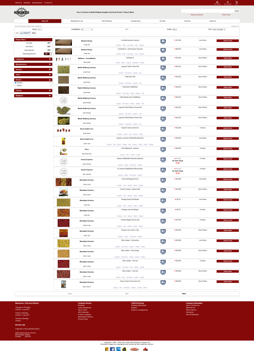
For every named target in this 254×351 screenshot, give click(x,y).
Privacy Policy (83, 319)
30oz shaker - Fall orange (130, 250)
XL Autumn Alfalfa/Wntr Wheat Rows (130, 169)
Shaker (137, 246)
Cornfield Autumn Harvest (130, 40)
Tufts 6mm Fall (130, 77)
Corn (136, 45)
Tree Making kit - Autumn (130, 148)
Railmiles (27, 3)
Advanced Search (197, 15)
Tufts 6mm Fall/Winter (130, 87)
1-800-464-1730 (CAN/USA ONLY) (27, 329)
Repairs (134, 308)
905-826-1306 (20, 325)
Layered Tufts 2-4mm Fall (130, 66)
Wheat (126, 165)
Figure (123, 62)
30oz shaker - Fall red (130, 261)
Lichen (126, 236)
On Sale (162, 21)
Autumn (26, 33)
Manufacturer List (77, 21)
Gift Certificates (83, 312)
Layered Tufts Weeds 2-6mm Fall (130, 117)
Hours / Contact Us (192, 305)
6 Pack (118, 62)
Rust (123, 277)
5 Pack (125, 134)
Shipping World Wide (138, 305)
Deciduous (127, 287)
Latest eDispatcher (84, 308)
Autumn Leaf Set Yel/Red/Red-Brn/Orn (130, 138)
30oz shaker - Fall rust (130, 271)
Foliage (151, 144)
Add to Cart (227, 40)
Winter (132, 93)
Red (130, 144)
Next (184, 294)
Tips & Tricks (82, 310)
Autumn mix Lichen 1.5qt (130, 230)
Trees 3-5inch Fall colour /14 (130, 281)
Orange (125, 144)
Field (124, 45)
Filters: (17, 33)
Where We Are (191, 310)
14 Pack (139, 287)
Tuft (140, 73)
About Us (18, 3)
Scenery (118, 45)
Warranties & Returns (85, 317)
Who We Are (190, 308)
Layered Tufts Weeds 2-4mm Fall (130, 107)
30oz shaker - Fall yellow (130, 240)
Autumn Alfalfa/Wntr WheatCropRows (130, 158)
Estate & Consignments (139, 310)
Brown (119, 144)
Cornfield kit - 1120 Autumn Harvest (130, 49)
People (142, 62)
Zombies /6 (130, 58)
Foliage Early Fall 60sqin (130, 199)
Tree (130, 134)
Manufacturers (37, 3)
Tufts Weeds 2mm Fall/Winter (130, 97)
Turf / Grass (130, 45)
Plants (141, 134)
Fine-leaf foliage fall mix (130, 179)
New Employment (192, 314)
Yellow (145, 144)
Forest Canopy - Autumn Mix (130, 189)
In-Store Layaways (84, 314)
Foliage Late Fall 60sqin (130, 209)
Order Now (228, 58)
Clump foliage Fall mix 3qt (130, 220)
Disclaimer (190, 312)
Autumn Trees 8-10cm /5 (130, 128)
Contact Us (48, 3)
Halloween (136, 62)
